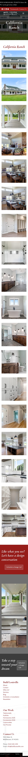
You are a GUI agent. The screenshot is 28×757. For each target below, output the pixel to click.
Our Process (7, 725)
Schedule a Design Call (14, 567)
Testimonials (14, 9)
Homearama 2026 (9, 720)
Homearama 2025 (9, 718)
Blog (4, 695)
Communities (7, 722)
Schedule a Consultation (11, 697)
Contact (5, 688)
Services (6, 692)
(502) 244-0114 (13, 744)
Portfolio (6, 715)
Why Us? (6, 690)
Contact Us (22, 9)
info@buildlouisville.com (15, 746)
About (5, 685)
